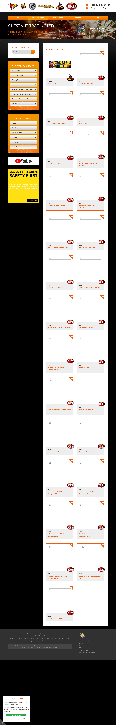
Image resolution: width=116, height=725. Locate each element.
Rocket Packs (16, 85)
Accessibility (17, 634)
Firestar (14, 137)
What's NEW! (16, 70)
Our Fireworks (38, 18)
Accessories (16, 103)
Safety (78, 18)
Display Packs (16, 80)
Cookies (24, 634)
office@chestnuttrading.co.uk (100, 8)
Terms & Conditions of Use (57, 634)
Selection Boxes (17, 75)
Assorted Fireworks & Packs (21, 99)
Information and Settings (22, 719)
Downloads (58, 18)
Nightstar (15, 142)
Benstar (14, 128)
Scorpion (15, 147)
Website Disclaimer (40, 635)
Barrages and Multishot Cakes (22, 89)
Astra (14, 123)
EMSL (57, 647)
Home (18, 18)
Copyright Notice (33, 634)
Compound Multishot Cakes (21, 94)
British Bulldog (17, 132)
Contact (98, 18)
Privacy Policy (44, 634)
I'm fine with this (16, 715)
